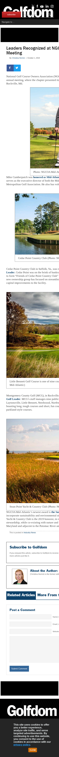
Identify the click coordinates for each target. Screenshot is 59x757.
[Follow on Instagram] (51, 7)
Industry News (30, 532)
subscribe (11, 14)
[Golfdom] (32, 717)
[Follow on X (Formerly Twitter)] (32, 7)
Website (56, 631)
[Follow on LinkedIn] (46, 7)
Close (33, 750)
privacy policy (22, 744)
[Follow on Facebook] (37, 7)
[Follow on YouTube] (41, 7)
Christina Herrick (18, 58)
